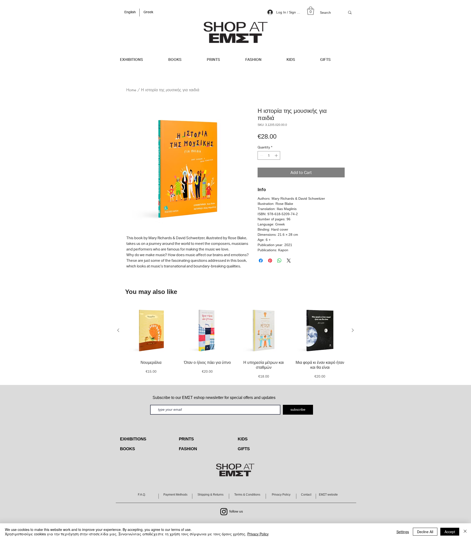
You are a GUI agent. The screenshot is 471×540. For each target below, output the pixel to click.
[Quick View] (151, 330)
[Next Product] (353, 330)
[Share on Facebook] (261, 260)
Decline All (425, 531)
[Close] (465, 531)
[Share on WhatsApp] (279, 260)
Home (131, 89)
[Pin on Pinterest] (270, 260)
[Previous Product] (118, 330)
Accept (450, 531)
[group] (235, 342)
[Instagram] (224, 511)
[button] (310, 11)
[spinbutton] (269, 155)
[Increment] (277, 155)
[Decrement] (261, 155)
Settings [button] (402, 531)
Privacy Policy (258, 533)
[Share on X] (289, 260)
